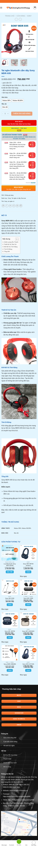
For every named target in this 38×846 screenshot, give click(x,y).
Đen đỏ (16, 533)
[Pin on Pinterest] (17, 205)
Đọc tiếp (9, 571)
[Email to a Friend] (13, 205)
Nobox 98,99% (26, 528)
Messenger (4, 845)
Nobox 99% (17, 528)
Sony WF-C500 (28, 598)
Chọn (28, 571)
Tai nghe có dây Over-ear (19, 198)
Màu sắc (4, 104)
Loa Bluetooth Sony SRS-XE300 (10, 564)
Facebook (11, 845)
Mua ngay (23, 576)
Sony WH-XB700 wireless (28, 564)
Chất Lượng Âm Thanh (11, 242)
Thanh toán (7, 759)
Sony (29, 16)
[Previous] (4, 40)
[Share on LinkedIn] (20, 205)
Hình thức (5, 97)
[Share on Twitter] (10, 205)
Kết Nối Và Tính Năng (10, 246)
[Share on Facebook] (6, 205)
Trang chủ (9, 16)
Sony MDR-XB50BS (10, 664)
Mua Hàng (33, 845)
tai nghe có (11, 201)
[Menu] (1, 8)
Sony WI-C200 (9, 598)
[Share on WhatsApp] (3, 205)
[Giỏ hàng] (34, 7)
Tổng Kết (7, 251)
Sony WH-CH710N (28, 664)
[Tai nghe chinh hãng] (18, 7)
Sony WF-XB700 (10, 631)
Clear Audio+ (17, 269)
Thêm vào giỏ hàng (21, 113)
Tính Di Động (8, 249)
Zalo (26, 845)
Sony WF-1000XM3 (28, 631)
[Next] (33, 40)
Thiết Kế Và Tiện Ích (10, 244)
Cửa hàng (21, 16)
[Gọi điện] (19, 842)
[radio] (6, 100)
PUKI (27, 231)
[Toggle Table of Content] (16, 239)
